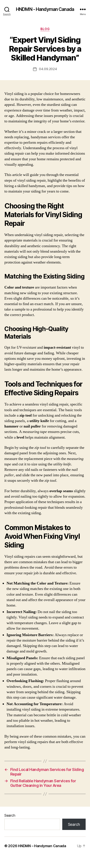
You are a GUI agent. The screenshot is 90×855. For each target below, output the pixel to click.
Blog (45, 29)
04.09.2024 (48, 69)
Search (9, 815)
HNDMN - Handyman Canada (45, 9)
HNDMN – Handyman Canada (42, 846)
